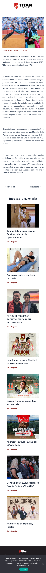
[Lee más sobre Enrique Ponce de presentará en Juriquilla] (23, 385)
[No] (43, 564)
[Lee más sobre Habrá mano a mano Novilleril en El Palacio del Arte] (23, 345)
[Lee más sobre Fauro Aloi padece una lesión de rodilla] (23, 260)
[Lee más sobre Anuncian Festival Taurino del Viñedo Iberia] (23, 426)
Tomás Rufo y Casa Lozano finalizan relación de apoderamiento (21, 234)
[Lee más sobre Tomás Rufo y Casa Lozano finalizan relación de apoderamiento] (23, 215)
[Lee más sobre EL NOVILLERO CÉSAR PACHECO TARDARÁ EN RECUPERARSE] (23, 300)
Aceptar (23, 569)
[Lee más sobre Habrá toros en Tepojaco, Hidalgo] (23, 508)
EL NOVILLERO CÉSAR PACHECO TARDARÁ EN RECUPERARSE (19, 319)
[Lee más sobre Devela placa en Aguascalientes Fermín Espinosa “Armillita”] (23, 467)
